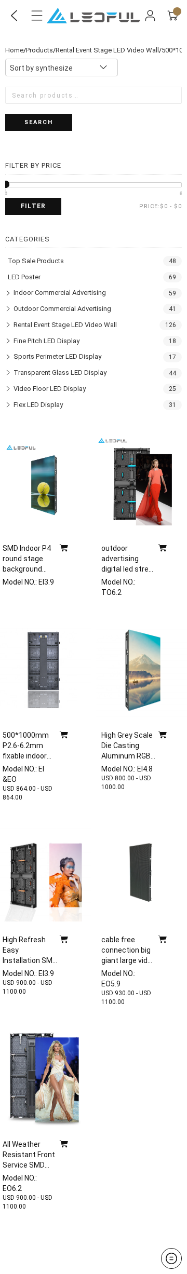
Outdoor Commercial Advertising (62, 309)
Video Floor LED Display (50, 388)
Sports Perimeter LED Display (57, 356)
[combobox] (61, 67)
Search (38, 122)
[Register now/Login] (150, 15)
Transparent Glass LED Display (60, 372)
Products (39, 50)
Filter (33, 206)
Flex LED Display (38, 405)
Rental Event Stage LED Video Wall (107, 50)
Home (14, 50)
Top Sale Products (36, 261)
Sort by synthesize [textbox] (41, 68)
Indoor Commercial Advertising (60, 292)
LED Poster (24, 277)
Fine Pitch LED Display (46, 341)
